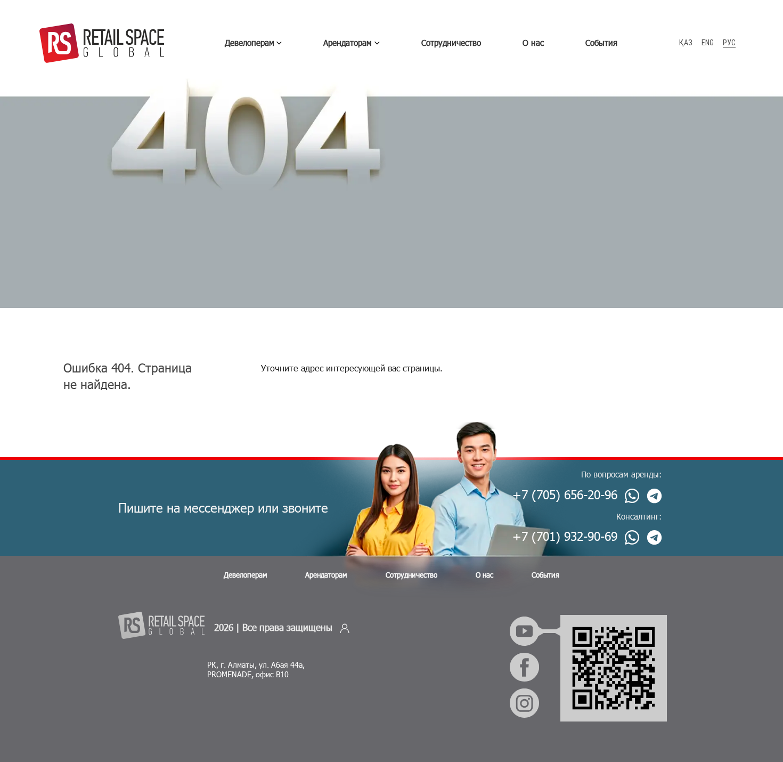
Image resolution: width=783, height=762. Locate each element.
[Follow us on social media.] (587, 631)
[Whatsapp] (632, 496)
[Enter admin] (344, 627)
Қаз (685, 42)
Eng (708, 42)
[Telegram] (654, 496)
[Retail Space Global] (101, 43)
